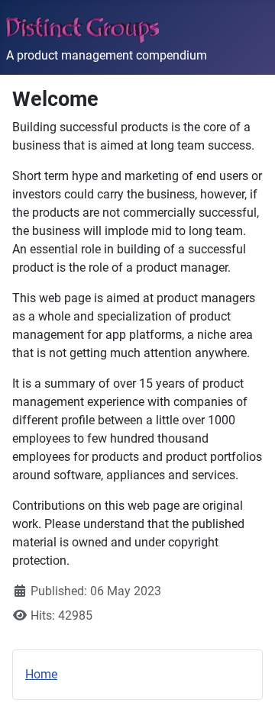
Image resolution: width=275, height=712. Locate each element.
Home (41, 674)
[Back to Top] (248, 684)
